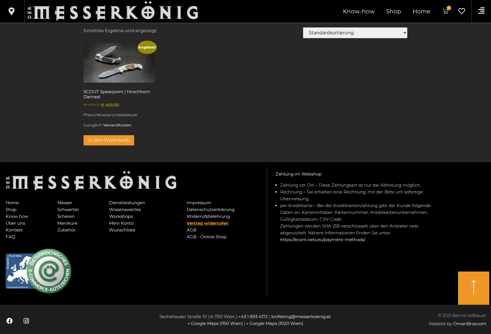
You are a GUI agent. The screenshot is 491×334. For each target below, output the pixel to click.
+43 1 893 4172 (253, 316)
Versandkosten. (117, 125)
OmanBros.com (469, 323)
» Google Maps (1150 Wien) (216, 323)
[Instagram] (26, 321)
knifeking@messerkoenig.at (301, 316)
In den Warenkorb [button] (109, 140)
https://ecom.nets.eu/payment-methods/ (322, 239)
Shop (393, 11)
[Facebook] (9, 321)
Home (421, 11)
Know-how (359, 11)
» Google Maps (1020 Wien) (274, 323)
